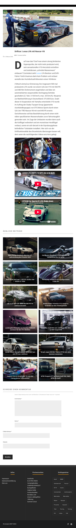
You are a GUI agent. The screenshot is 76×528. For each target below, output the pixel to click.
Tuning (62, 509)
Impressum (5, 478)
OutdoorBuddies (32, 492)
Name (17, 421)
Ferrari (66, 483)
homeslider (57, 492)
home (62, 487)
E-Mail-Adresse (7, 431)
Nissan (63, 500)
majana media (31, 490)
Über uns (4, 483)
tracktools (30, 478)
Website (5, 442)
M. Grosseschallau (21, 55)
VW (67, 513)
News (55, 500)
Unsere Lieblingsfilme (33, 497)
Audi (55, 479)
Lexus (38, 73)
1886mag (30, 499)
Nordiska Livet (31, 495)
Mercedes (57, 496)
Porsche (56, 505)
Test (55, 509)
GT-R (55, 487)
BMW (61, 479)
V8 (55, 513)
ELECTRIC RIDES (32, 481)
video (60, 513)
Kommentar (18, 398)
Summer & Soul (32, 501)
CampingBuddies (32, 483)
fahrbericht (57, 483)
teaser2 (64, 505)
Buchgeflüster (31, 488)
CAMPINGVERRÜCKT (33, 485)
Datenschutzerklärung (9, 481)
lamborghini (68, 492)
